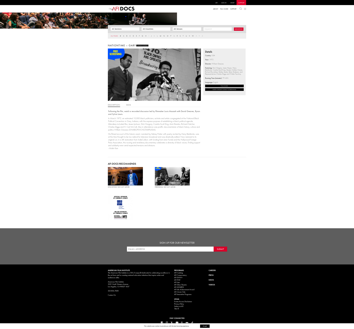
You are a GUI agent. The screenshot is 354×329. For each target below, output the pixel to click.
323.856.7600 (113, 291)
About (215, 9)
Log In (224, 3)
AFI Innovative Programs (182, 294)
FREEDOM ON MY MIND (165, 187)
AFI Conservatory (180, 275)
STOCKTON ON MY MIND (119, 187)
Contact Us (112, 295)
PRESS (211, 275)
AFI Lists (177, 282)
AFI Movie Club (179, 292)
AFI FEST (177, 280)
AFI (216, 3)
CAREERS (212, 270)
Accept (205, 326)
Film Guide (224, 9)
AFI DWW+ (178, 277)
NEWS (211, 280)
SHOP (232, 3)
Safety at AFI (178, 306)
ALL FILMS (114, 36)
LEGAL (176, 299)
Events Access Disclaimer (183, 301)
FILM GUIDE (224, 86)
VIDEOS (212, 285)
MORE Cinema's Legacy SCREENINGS (224, 89)
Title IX (176, 308)
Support (241, 3)
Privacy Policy (179, 304)
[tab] (114, 105)
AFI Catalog (178, 273)
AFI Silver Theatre (180, 285)
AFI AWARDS (179, 287)
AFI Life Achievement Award (184, 289)
